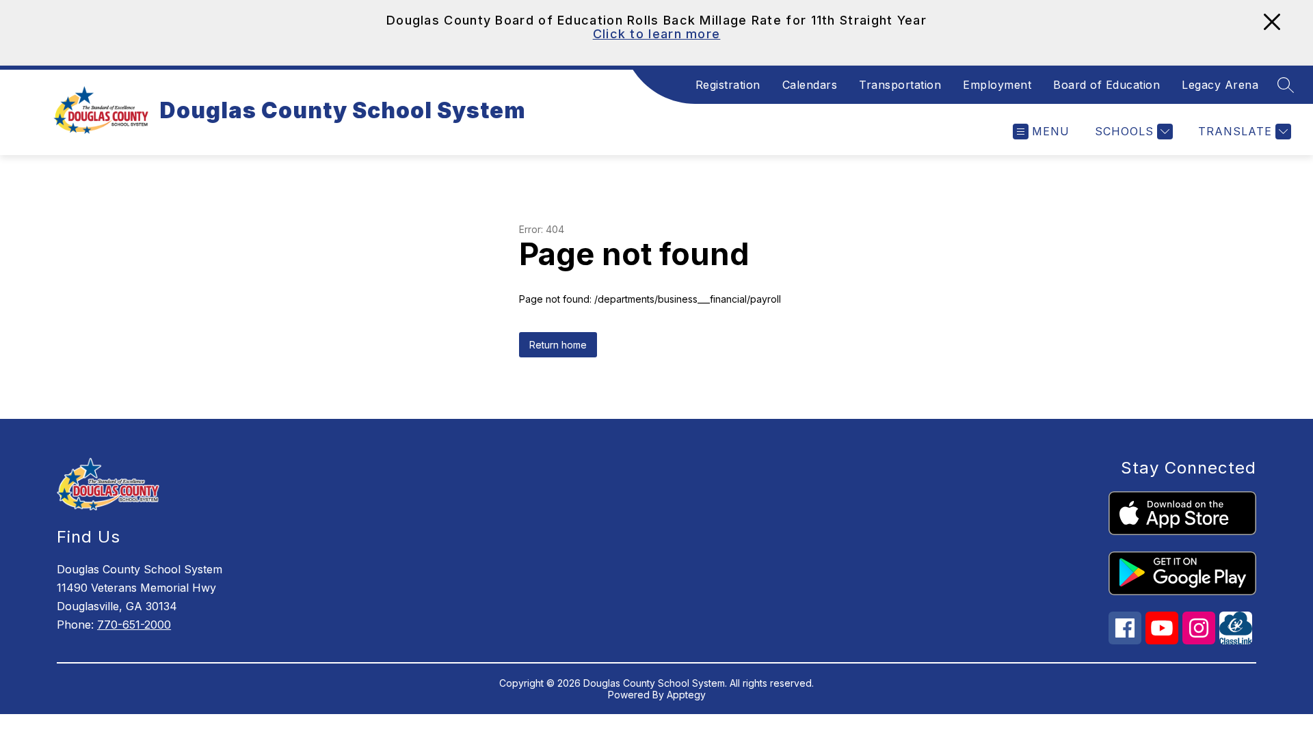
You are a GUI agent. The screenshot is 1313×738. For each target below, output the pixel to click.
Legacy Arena (1220, 85)
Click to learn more (657, 34)
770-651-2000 (134, 624)
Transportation (900, 85)
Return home (558, 345)
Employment (997, 85)
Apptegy (686, 694)
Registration (727, 85)
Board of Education (1106, 85)
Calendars (810, 85)
